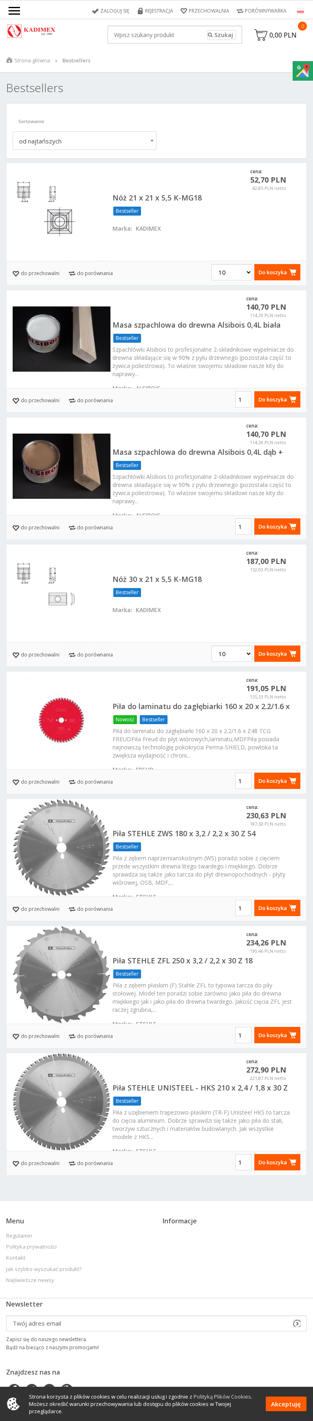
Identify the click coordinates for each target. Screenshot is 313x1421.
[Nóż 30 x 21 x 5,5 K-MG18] (61, 593)
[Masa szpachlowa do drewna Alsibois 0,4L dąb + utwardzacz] (61, 466)
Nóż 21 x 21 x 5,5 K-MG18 (157, 198)
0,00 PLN (283, 35)
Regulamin (19, 1236)
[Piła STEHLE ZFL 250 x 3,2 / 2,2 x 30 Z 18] (61, 975)
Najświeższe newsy (30, 1280)
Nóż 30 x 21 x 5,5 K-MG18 (157, 579)
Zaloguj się (115, 10)
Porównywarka (266, 10)
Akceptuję (286, 1404)
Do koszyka (272, 272)
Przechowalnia (209, 10)
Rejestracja (159, 10)
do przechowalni (40, 273)
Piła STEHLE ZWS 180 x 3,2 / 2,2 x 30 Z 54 (184, 833)
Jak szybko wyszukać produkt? (44, 1269)
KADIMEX (148, 228)
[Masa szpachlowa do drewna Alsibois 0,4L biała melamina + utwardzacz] (61, 339)
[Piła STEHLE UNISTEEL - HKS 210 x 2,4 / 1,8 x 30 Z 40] (61, 1102)
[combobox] (84, 140)
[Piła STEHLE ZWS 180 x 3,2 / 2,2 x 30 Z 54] (61, 848)
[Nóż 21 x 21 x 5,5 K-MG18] (61, 212)
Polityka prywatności (31, 1247)
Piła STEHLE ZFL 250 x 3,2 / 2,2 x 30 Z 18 (182, 960)
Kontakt (15, 1258)
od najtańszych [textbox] (40, 141)
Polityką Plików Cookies (222, 1396)
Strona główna (32, 60)
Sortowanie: (31, 121)
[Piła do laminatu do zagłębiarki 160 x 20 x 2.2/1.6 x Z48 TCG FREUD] (61, 720)
